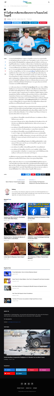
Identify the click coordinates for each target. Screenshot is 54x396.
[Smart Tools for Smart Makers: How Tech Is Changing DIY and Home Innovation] (7, 280)
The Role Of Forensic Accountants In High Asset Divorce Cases (27, 298)
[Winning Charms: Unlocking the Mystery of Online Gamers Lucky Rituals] (15, 229)
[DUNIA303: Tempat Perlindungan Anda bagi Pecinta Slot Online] (39, 229)
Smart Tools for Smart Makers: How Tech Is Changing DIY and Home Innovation (30, 279)
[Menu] (5, 2)
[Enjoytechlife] (27, 2)
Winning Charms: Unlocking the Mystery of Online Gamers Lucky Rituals (14, 237)
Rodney (9, 19)
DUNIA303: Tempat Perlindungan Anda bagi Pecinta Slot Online (38, 237)
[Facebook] (5, 62)
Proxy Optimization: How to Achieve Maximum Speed (24, 272)
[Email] (5, 74)
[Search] (48, 2)
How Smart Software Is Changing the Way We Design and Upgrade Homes (29, 286)
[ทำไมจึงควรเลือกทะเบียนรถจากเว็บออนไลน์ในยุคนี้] (27, 41)
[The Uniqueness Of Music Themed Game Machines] (39, 249)
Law (5, 354)
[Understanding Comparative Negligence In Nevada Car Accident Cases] (27, 342)
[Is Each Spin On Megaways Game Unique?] (15, 249)
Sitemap (35, 388)
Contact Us (28, 388)
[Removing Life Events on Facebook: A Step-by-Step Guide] (39, 209)
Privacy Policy (20, 388)
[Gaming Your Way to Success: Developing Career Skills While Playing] (15, 209)
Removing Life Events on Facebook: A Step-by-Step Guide (39, 218)
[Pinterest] (5, 71)
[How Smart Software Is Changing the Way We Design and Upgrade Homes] (7, 288)
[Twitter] (5, 65)
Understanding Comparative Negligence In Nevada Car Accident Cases (24, 357)
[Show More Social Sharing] (49, 23)
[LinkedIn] (5, 68)
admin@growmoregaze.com (14, 322)
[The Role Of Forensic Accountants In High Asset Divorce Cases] (7, 300)
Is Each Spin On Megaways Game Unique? (14, 257)
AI (4, 9)
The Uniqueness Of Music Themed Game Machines (38, 257)
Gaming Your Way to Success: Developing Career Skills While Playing (14, 218)
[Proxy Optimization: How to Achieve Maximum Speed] (7, 273)
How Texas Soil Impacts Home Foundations (22, 293)
